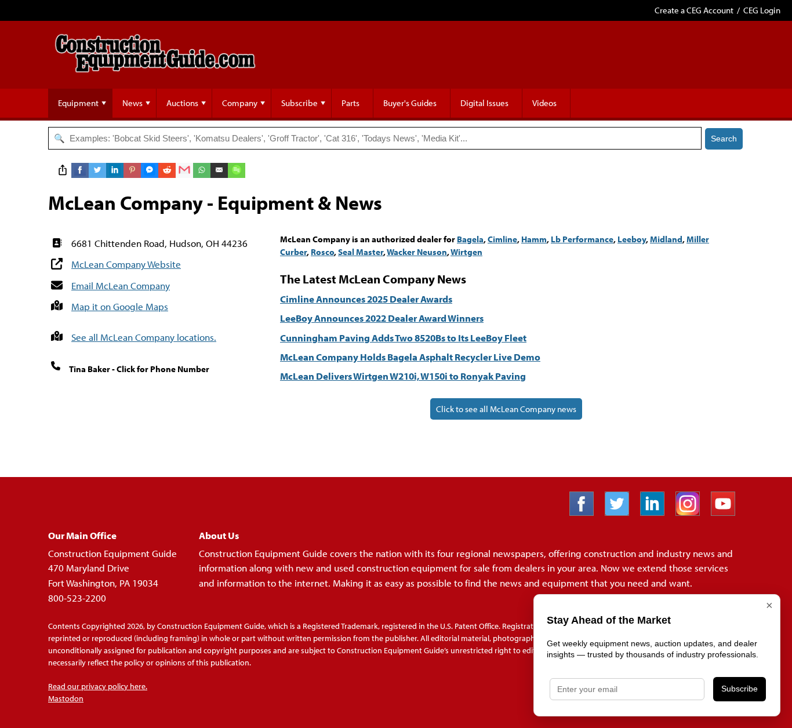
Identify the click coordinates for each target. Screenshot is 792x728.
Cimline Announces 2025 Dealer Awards (366, 299)
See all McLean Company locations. (143, 337)
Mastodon (65, 698)
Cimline (502, 239)
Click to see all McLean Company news (506, 408)
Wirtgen (466, 251)
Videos (544, 102)
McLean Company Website (126, 264)
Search (724, 138)
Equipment (78, 102)
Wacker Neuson (417, 251)
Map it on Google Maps (119, 306)
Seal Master (360, 251)
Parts (350, 102)
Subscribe (299, 102)
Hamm (534, 239)
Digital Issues (484, 102)
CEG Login (761, 10)
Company (239, 102)
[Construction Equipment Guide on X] (621, 512)
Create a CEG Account (694, 10)
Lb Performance (582, 239)
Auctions (182, 102)
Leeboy (631, 239)
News (132, 102)
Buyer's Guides (410, 102)
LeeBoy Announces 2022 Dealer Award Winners (382, 318)
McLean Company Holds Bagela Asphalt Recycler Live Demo (410, 357)
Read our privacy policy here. (97, 686)
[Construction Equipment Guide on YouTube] (727, 512)
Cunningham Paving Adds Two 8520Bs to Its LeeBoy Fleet (403, 338)
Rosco (322, 251)
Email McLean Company (120, 285)
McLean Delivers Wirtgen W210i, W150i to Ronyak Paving (403, 376)
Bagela (470, 239)
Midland (666, 239)
